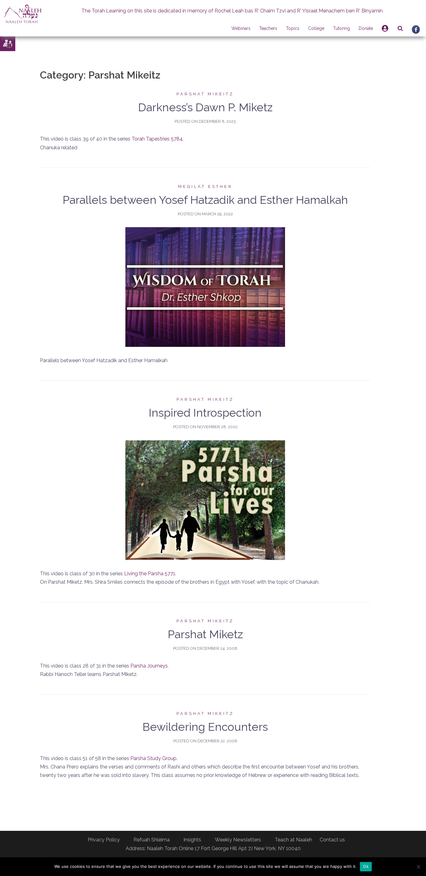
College (316, 28)
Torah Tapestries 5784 (157, 139)
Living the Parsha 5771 (149, 574)
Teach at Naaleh (293, 840)
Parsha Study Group (153, 758)
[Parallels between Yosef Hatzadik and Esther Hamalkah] (205, 287)
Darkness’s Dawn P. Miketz (205, 107)
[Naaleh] (22, 14)
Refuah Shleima (151, 840)
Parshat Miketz (205, 634)
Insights (192, 840)
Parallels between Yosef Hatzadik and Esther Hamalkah (205, 199)
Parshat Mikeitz (205, 94)
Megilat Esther (205, 186)
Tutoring (341, 28)
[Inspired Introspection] (205, 500)
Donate (366, 28)
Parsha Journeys (149, 666)
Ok (366, 866)
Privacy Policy (104, 840)
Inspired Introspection (205, 412)
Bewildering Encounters (205, 726)
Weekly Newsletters (238, 840)
